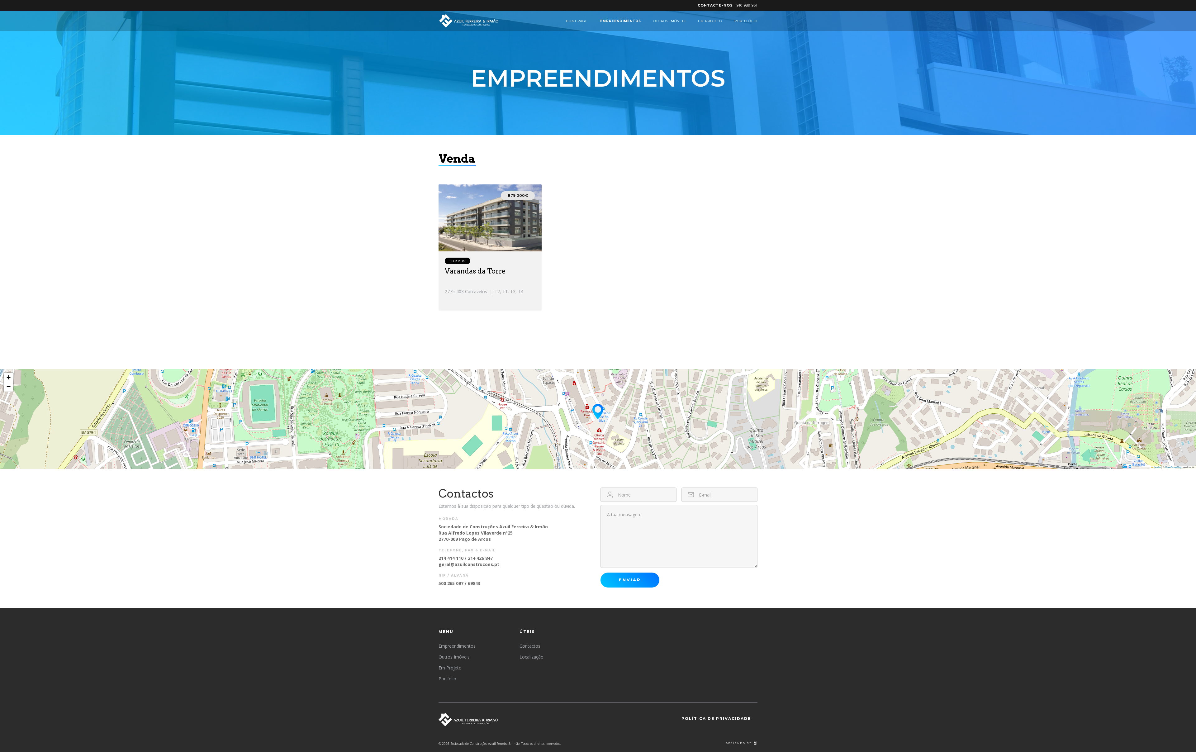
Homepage (577, 21)
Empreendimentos (620, 21)
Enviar (630, 579)
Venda (457, 158)
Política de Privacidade (716, 718)
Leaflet (1157, 467)
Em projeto (710, 21)
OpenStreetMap (1173, 467)
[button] (598, 411)
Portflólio (745, 21)
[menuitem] (727, 5)
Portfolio (447, 679)
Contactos (530, 646)
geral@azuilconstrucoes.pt (469, 564)
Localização (531, 657)
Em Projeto (450, 668)
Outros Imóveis (669, 21)
